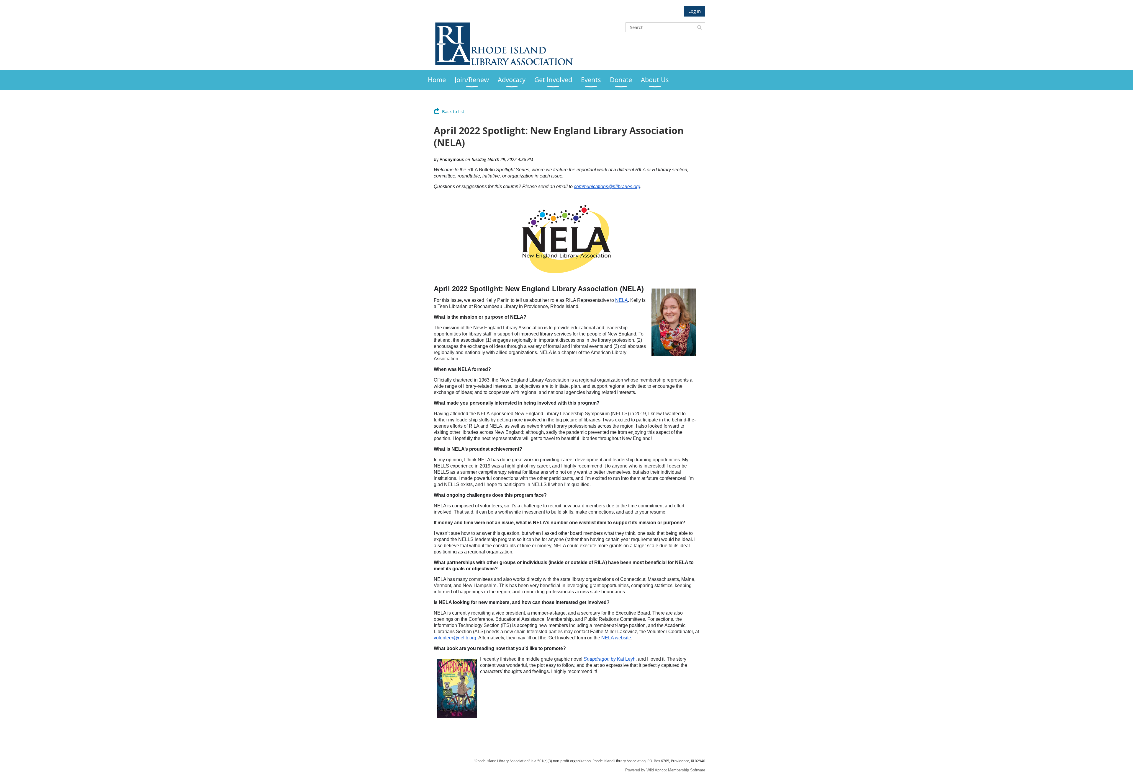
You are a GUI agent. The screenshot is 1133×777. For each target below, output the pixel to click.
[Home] (504, 63)
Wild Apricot (656, 770)
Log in (694, 11)
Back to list (453, 111)
